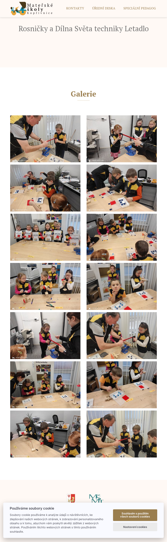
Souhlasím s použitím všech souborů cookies (135, 515)
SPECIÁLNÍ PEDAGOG (139, 8)
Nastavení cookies (135, 527)
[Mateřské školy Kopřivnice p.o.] (31, 8)
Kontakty (75, 8)
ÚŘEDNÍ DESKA (103, 8)
